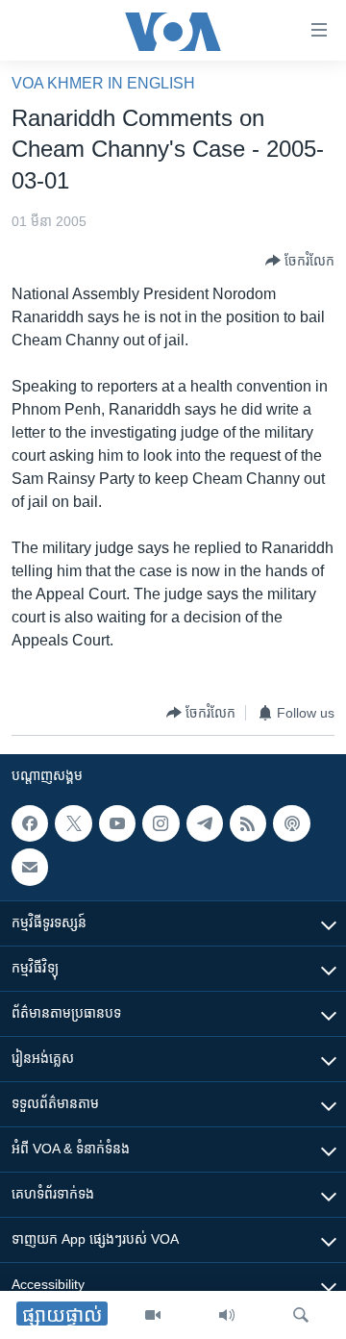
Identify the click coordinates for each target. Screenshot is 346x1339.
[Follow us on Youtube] (117, 823)
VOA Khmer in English (103, 83)
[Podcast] (291, 823)
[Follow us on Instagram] (160, 823)
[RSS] (248, 823)
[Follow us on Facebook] (30, 823)
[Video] (153, 1315)
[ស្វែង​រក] (301, 1315)
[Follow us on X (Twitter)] (73, 823)
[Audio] (227, 1315)
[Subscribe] (30, 867)
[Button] (299, 260)
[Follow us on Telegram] (204, 823)
